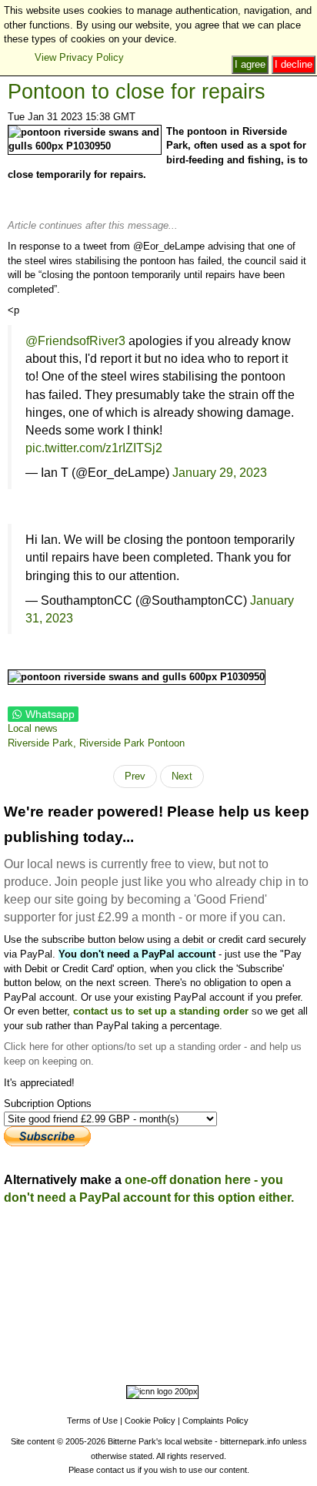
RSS (142, 1356)
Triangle (155, 1299)
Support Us (125, 1242)
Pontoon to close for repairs (136, 91)
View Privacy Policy (79, 57)
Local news (33, 728)
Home (28, 1242)
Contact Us (183, 1242)
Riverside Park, (43, 743)
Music (155, 1320)
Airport (229, 1320)
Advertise (72, 1242)
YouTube (283, 1341)
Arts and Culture (105, 1320)
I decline (293, 64)
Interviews (191, 1320)
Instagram (136, 1341)
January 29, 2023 (219, 472)
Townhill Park (120, 1285)
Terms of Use (92, 1420)
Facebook (83, 1341)
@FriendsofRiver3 (75, 340)
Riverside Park (277, 1285)
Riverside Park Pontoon (132, 743)
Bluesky (185, 1341)
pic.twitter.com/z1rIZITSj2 (93, 448)
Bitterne (228, 1285)
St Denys (72, 1285)
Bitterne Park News (260, 1242)
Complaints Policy (215, 1420)
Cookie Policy (150, 1420)
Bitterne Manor (179, 1285)
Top (158, 1222)
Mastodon (233, 1341)
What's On (223, 1256)
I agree (250, 64)
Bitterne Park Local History (132, 1256)
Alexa (172, 1356)
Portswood (28, 1285)
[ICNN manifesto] (158, 1394)
